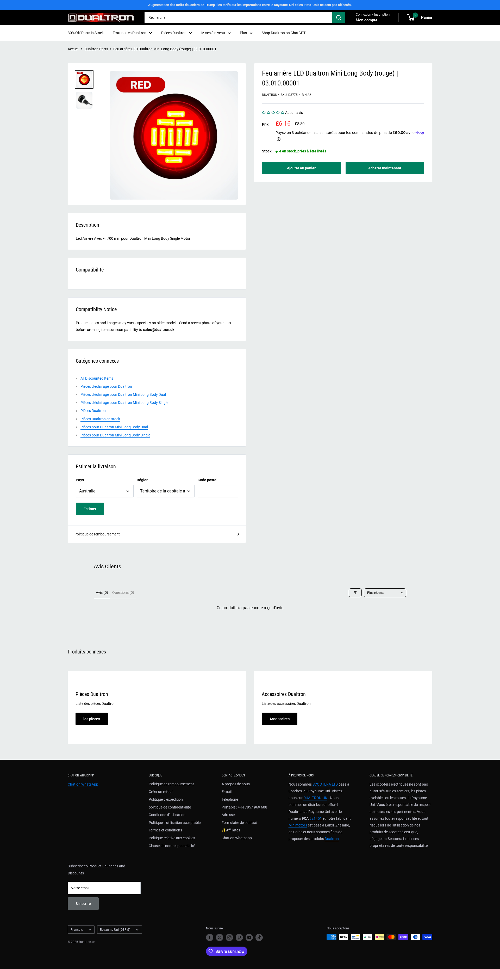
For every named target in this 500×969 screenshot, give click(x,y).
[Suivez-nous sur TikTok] (259, 937)
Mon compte (366, 20)
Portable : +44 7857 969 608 (244, 807)
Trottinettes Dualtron (129, 33)
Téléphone (230, 799)
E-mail (227, 791)
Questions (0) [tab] (123, 592)
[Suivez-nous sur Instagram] (229, 937)
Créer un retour (161, 791)
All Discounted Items (96, 378)
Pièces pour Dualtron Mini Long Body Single (115, 435)
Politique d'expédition (166, 799)
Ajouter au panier (301, 168)
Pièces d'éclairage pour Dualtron (106, 386)
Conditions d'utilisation (167, 815)
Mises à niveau (213, 33)
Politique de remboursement (97, 534)
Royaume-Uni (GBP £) (115, 929)
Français (77, 929)
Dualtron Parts (96, 49)
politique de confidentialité (170, 807)
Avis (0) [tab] (102, 592)
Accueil (73, 49)
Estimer (90, 509)
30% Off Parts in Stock (86, 33)
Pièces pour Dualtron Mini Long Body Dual (114, 427)
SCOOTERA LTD (325, 784)
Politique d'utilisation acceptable (175, 822)
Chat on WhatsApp (83, 784)
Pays (80, 480)
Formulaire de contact (239, 822)
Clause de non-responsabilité (172, 846)
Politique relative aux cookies (172, 838)
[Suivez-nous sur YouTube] (249, 937)
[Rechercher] (338, 17)
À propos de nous (236, 784)
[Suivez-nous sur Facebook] (209, 937)
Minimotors (298, 825)
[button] (273, 113)
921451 (315, 818)
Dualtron (269, 95)
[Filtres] (355, 592)
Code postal (207, 480)
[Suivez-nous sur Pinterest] (239, 937)
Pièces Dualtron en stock (100, 419)
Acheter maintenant (384, 168)
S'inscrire (83, 904)
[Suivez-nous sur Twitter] (219, 937)
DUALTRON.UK (315, 798)
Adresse (228, 815)
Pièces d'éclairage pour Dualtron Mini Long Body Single (124, 402)
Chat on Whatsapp (237, 838)
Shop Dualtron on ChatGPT (283, 33)
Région (142, 480)
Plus (243, 33)
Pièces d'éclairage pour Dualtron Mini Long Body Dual (123, 394)
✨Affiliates (231, 830)
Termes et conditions (165, 830)
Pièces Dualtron (173, 33)
